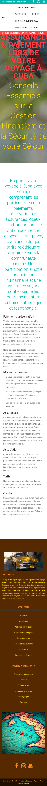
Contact (35, 28)
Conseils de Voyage (23, 655)
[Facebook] (33, 1)
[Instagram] (38, 1)
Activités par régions (23, 627)
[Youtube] (30, 765)
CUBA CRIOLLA (8, 574)
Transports (23, 649)
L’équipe (36, 14)
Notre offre (21, 14)
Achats (23, 679)
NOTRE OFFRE (23, 607)
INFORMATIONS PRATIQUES (23, 665)
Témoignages (21, 28)
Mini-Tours (23, 621)
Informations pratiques (26, 21)
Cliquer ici (41, 33)
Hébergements (23, 638)
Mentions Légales (25, 781)
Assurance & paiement (23, 674)
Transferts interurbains (23, 644)
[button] (3, 33)
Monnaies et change (23, 691)
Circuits (23, 615)
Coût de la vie (23, 685)
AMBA (26, 783)
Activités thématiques (23, 632)
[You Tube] (43, 1)
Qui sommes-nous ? (27, 7)
